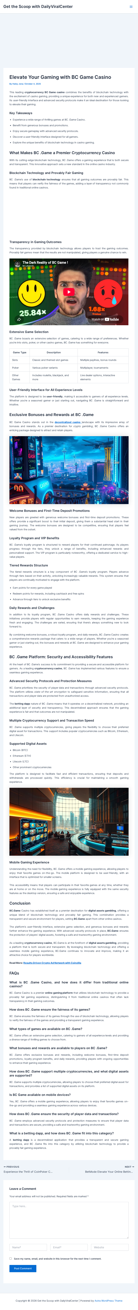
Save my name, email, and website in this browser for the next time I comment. (57, 1258)
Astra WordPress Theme (108, 1300)
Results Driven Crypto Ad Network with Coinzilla (52, 962)
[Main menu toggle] (131, 6)
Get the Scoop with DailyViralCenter (38, 6)
